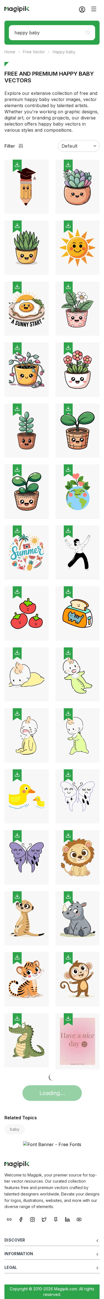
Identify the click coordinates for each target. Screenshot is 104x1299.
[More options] (41, 216)
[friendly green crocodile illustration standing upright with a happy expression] (26, 1040)
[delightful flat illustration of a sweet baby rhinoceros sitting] (77, 918)
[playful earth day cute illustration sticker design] (77, 491)
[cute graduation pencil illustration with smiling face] (26, 187)
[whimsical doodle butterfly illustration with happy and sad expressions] (77, 796)
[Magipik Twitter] (44, 1218)
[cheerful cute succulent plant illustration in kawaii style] (26, 247)
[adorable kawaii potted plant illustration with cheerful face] (77, 309)
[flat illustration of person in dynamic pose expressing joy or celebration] (77, 552)
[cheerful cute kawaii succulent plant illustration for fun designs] (77, 187)
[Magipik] (16, 9)
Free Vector (34, 51)
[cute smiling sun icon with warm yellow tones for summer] (77, 247)
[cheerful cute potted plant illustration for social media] (26, 430)
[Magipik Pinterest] (55, 1218)
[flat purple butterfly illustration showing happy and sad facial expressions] (26, 857)
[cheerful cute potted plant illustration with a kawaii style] (26, 491)
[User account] (80, 9)
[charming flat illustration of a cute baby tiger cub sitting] (26, 979)
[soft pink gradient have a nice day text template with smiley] (77, 1041)
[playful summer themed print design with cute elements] (26, 552)
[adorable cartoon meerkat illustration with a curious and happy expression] (26, 918)
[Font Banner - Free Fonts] (52, 1144)
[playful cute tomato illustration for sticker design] (26, 613)
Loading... (52, 1093)
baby (14, 1129)
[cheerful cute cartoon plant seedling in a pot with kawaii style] (77, 430)
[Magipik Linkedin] (67, 1218)
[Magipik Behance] (9, 1218)
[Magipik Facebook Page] (21, 1218)
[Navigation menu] (94, 8)
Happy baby (64, 51)
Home (9, 51)
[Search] (88, 32)
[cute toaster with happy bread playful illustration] (77, 613)
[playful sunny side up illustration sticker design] (26, 309)
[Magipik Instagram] (32, 1218)
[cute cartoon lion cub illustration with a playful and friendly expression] (77, 857)
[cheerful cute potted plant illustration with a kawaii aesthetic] (26, 369)
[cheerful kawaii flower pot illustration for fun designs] (77, 369)
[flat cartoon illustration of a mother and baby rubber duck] (26, 796)
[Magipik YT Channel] (79, 1218)
